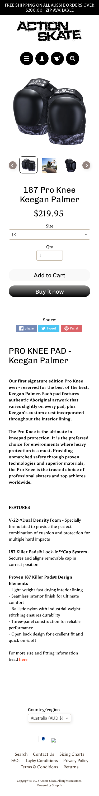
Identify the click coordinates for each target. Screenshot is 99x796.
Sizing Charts (71, 754)
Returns (70, 766)
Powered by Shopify (49, 785)
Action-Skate (48, 781)
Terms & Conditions (39, 766)
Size (49, 226)
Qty (49, 246)
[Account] (42, 58)
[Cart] (57, 58)
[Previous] (13, 165)
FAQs (15, 760)
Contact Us (43, 754)
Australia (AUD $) (47, 718)
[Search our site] (72, 58)
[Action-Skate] (50, 34)
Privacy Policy (75, 760)
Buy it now (49, 291)
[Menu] (26, 58)
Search (21, 754)
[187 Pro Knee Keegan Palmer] (28, 164)
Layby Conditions (42, 760)
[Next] (86, 165)
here (23, 659)
